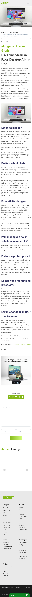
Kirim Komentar (16, 438)
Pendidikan (6, 573)
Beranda (3, 32)
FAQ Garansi (22, 550)
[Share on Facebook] (9, 397)
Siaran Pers (6, 578)
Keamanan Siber (7, 548)
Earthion (5, 520)
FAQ (23, 587)
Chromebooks (23, 516)
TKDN (20, 523)
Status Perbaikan (23, 556)
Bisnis (4, 571)
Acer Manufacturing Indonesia (7, 514)
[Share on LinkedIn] (22, 397)
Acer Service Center (22, 553)
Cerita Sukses (6, 527)
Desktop (21, 510)
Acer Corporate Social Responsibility (7, 523)
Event (4, 530)
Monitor (21, 512)
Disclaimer (28, 587)
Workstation (22, 521)
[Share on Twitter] (13, 397)
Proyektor (21, 514)
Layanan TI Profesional (6, 543)
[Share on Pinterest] (19, 397)
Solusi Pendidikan (7, 546)
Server (20, 518)
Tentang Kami (6, 510)
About (3, 587)
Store (4, 534)
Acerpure (21, 525)
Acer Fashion (22, 527)
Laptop (21, 507)
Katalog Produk (23, 529)
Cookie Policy (17, 587)
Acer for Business (7, 518)
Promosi (5, 532)
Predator (5, 569)
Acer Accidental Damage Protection (23, 544)
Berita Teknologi (13, 32)
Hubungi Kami (22, 558)
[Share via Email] (16, 397)
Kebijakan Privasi (9, 587)
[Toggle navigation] (28, 3)
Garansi (21, 548)
